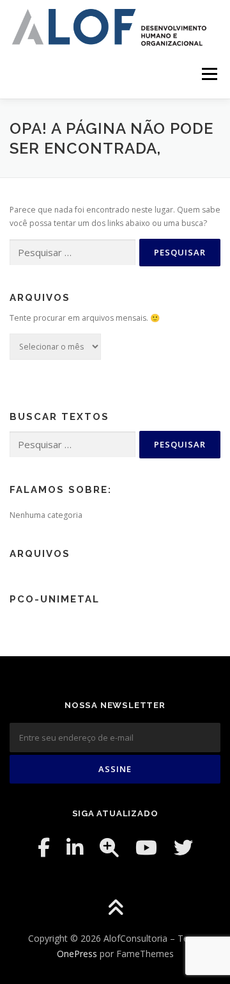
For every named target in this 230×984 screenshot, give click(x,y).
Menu (208, 74)
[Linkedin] (74, 847)
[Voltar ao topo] (115, 909)
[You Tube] (146, 847)
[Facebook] (44, 847)
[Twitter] (183, 847)
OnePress (77, 954)
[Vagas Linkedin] (109, 847)
